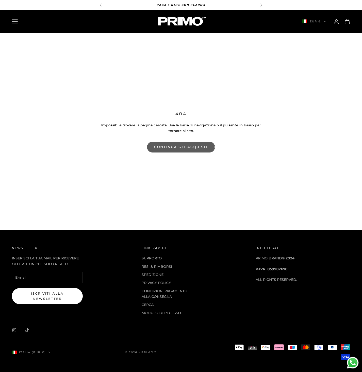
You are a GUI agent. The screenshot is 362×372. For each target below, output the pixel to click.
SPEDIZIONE (153, 274)
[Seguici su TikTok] (27, 330)
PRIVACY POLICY (156, 283)
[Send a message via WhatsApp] (353, 363)
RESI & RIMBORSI (157, 266)
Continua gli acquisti (181, 147)
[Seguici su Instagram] (14, 330)
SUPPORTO (152, 258)
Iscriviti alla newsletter (47, 296)
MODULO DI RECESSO (161, 313)
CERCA (148, 305)
